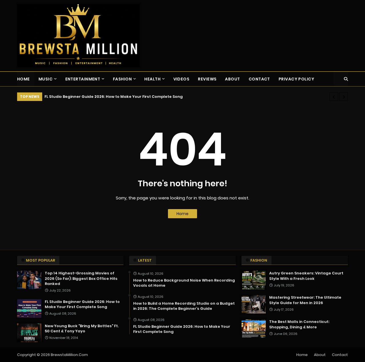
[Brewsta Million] (78, 35)
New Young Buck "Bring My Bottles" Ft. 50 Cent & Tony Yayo (82, 328)
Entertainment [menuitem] (82, 79)
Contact (340, 354)
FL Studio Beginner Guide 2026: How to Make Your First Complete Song (113, 96)
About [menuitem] (232, 79)
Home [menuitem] (23, 79)
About (320, 354)
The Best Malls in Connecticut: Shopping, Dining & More (299, 324)
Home (182, 214)
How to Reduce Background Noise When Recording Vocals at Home (184, 283)
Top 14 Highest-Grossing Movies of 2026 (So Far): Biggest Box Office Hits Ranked (81, 278)
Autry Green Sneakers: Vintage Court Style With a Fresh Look (306, 276)
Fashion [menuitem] (122, 79)
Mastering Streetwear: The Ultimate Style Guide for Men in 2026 (305, 300)
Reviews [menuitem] (207, 79)
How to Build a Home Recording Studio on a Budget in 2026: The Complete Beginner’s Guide (184, 306)
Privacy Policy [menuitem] (296, 79)
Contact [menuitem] (259, 79)
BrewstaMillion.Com (69, 354)
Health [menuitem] (152, 79)
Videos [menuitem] (181, 79)
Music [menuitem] (45, 79)
